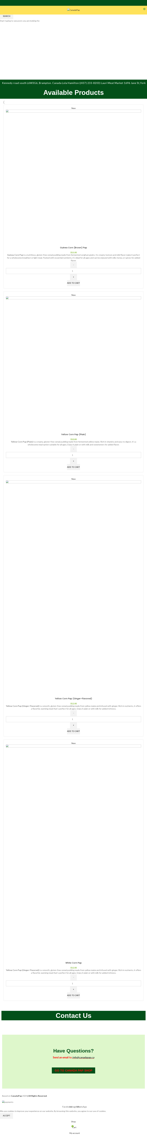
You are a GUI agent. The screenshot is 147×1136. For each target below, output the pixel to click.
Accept (6, 1115)
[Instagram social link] (73, 3)
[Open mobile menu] (3, 10)
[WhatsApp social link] (77, 3)
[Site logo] (73, 10)
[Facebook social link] (70, 3)
